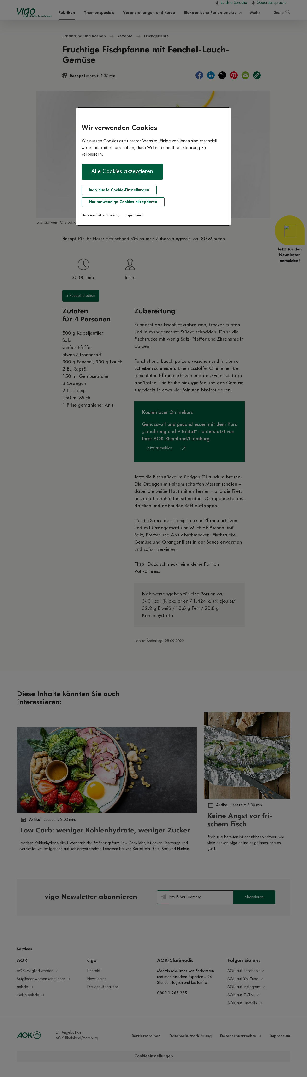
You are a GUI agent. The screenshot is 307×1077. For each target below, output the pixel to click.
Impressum (133, 215)
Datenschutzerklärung (101, 215)
